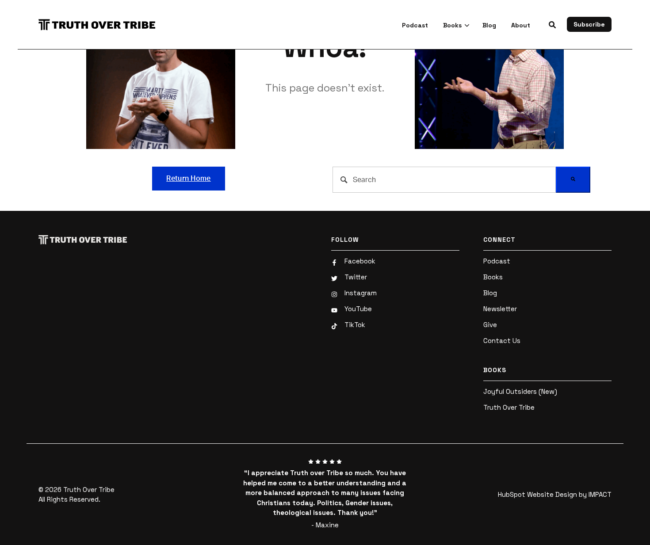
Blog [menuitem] (490, 293)
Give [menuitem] (490, 324)
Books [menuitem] (493, 277)
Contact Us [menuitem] (501, 340)
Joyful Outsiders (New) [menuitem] (520, 391)
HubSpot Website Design (537, 494)
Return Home (188, 178)
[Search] (573, 180)
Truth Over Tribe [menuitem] (509, 407)
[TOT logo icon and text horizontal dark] (101, 24)
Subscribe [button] (589, 24)
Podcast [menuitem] (496, 261)
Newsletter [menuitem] (500, 309)
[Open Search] (552, 24)
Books (452, 25)
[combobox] (444, 180)
